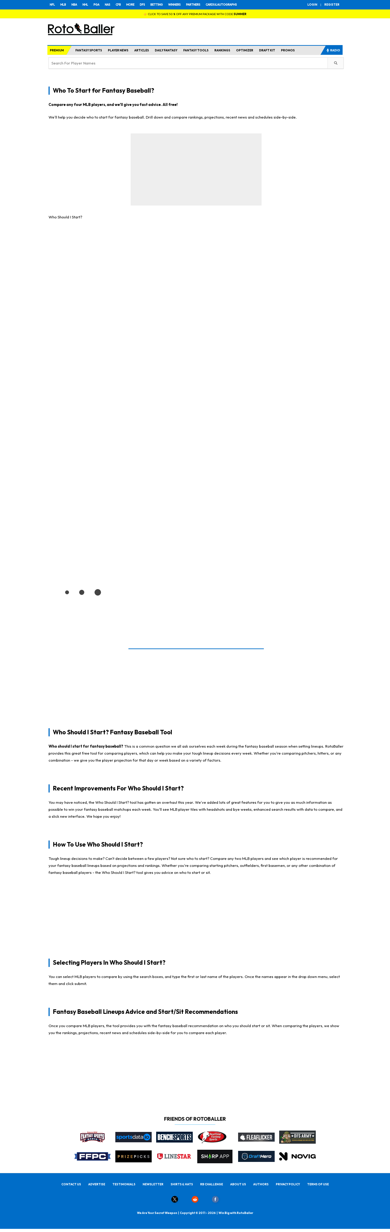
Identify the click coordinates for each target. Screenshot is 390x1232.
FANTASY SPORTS (88, 50)
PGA (96, 4)
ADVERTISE (96, 1184)
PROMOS (288, 50)
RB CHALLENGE (211, 1184)
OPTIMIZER (244, 50)
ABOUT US (238, 1184)
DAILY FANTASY (166, 50)
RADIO (335, 50)
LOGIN (312, 4)
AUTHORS (261, 1184)
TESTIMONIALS (123, 1184)
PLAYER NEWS (118, 50)
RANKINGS (222, 50)
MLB (63, 4)
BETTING (156, 4)
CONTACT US (71, 1184)
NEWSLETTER (153, 1184)
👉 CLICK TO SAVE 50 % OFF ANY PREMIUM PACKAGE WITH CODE (195, 14)
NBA (74, 4)
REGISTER (331, 4)
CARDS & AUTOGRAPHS (221, 4)
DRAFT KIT (267, 50)
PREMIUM (57, 50)
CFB (118, 4)
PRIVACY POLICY (288, 1184)
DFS (142, 4)
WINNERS (174, 4)
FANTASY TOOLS (196, 50)
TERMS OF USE (318, 1184)
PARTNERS (193, 4)
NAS (107, 4)
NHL (85, 4)
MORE (130, 4)
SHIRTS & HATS (182, 1184)
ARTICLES (141, 50)
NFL (52, 4)
